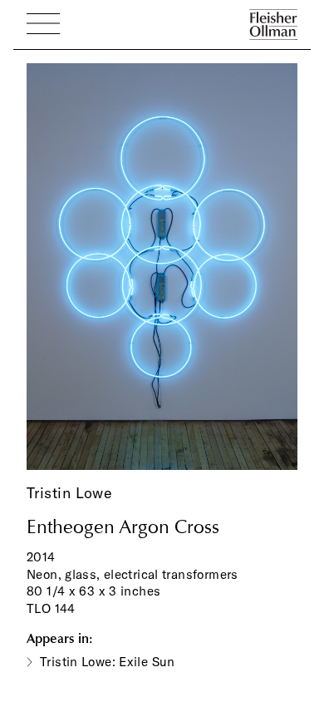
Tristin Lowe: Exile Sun (107, 662)
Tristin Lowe (69, 492)
